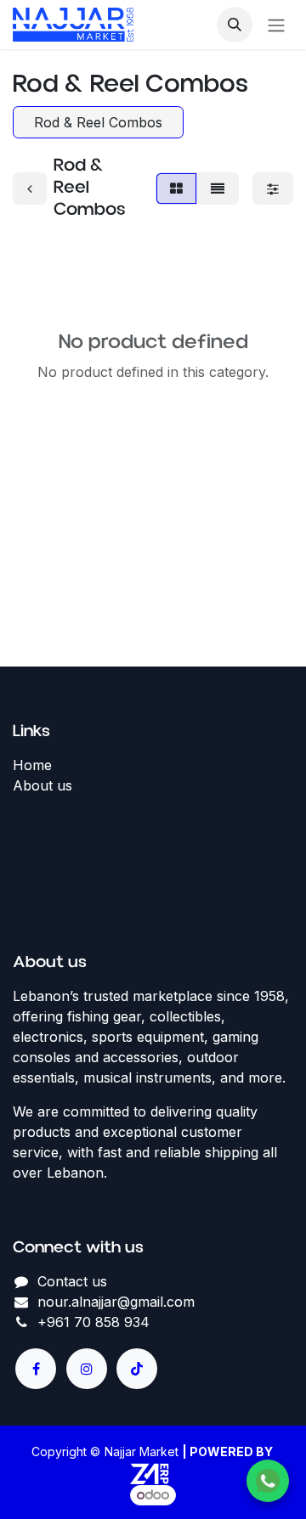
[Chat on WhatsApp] (267, 1481)
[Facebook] (35, 1368)
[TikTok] (136, 1368)
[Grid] (176, 188)
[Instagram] (86, 1368)
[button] (234, 24)
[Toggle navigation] (276, 24)
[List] (217, 188)
